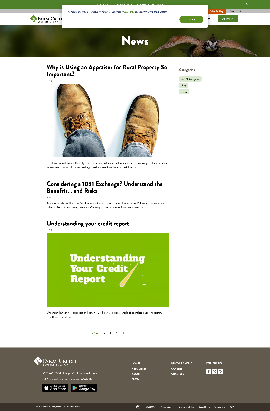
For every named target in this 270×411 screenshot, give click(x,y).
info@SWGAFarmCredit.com (80, 373)
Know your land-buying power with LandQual (133, 4)
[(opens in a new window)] (56, 388)
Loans (136, 363)
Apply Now (228, 18)
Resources (139, 368)
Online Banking (216, 11)
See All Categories (190, 79)
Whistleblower (219, 407)
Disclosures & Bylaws (186, 407)
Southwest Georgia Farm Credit (48, 19)
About (136, 374)
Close (246, 3)
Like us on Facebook (208, 371)
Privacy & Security (167, 407)
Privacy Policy (128, 11)
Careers (176, 368)
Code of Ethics (204, 407)
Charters (177, 374)
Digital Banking (181, 363)
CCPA (231, 407)
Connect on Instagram (220, 371)
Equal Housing (138, 407)
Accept (191, 19)
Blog (49, 80)
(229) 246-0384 (51, 373)
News (184, 92)
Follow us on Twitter (214, 371)
